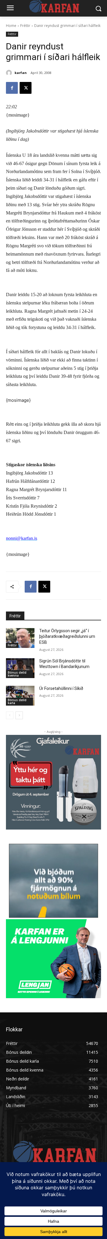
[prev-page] (9, 715)
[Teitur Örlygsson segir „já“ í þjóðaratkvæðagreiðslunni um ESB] (20, 638)
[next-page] (19, 715)
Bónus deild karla (17, 701)
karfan (21, 72)
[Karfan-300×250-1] (53, 958)
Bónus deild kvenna (17, 673)
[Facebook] (12, 88)
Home (11, 25)
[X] (26, 88)
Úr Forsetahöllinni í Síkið (61, 688)
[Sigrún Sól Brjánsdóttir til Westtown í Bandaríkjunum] (20, 668)
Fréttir (25, 25)
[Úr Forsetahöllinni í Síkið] (20, 696)
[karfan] (10, 73)
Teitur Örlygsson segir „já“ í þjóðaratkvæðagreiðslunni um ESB (67, 636)
